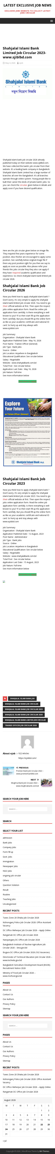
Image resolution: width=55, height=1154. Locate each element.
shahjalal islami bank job (22, 698)
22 (41, 1124)
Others (6, 880)
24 (6, 1129)
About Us (7, 989)
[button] (51, 21)
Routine (6, 894)
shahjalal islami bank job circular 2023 (24, 709)
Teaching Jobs (9, 899)
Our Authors (8, 999)
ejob (21, 63)
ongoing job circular (12, 875)
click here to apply (27, 381)
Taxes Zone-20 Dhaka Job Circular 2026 (21, 917)
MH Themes (44, 1151)
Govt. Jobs (7, 856)
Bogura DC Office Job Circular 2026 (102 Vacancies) (26, 952)
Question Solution (11, 885)
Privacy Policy (9, 1004)
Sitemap (6, 1008)
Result (5, 889)
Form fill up (8, 852)
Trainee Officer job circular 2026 (21, 725)
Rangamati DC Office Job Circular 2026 (20, 935)
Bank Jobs (7, 842)
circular (23, 185)
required (16, 272)
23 (49, 1124)
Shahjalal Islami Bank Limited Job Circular (25, 720)
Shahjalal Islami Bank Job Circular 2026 (24, 714)
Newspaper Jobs (10, 866)
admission (7, 837)
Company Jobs (9, 847)
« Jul (4, 1140)
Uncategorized (9, 904)
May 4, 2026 (10, 63)
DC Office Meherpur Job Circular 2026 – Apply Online (27, 930)
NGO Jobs (7, 871)
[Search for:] (27, 809)
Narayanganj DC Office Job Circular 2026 (21, 939)
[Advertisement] (27, 36)
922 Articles (23, 753)
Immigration (8, 861)
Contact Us (8, 994)
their (5, 306)
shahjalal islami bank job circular (21, 704)
